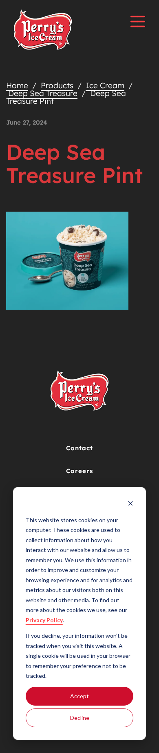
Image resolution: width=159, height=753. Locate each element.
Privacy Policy (44, 620)
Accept (79, 696)
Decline (79, 717)
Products (57, 85)
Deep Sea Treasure (42, 93)
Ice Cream (105, 85)
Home (17, 85)
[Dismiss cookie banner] (130, 504)
